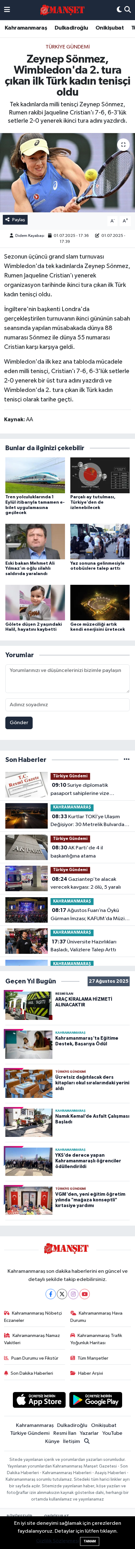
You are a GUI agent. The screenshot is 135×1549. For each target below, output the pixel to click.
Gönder (19, 722)
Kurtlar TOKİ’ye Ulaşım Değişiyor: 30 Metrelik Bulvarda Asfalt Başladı (87, 821)
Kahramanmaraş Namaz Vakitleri (32, 1339)
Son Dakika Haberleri (32, 1373)
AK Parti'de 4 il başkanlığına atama (77, 852)
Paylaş (18, 219)
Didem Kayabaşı (29, 236)
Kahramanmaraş (26, 28)
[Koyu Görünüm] (119, 10)
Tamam (90, 1541)
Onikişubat (109, 28)
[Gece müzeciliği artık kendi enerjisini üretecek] (100, 602)
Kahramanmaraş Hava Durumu (96, 1317)
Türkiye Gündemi (68, 47)
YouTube (112, 1433)
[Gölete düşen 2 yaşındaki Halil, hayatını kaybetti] (35, 602)
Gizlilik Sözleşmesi (57, 1541)
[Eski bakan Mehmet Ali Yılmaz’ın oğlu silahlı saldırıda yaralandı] (35, 541)
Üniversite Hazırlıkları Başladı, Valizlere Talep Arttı (83, 946)
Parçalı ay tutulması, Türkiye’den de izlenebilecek (93, 502)
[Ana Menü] (7, 10)
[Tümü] (127, 760)
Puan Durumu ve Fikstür (34, 1358)
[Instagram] (73, 1294)
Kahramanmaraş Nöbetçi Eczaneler (33, 1317)
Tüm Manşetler (93, 1358)
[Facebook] (51, 1294)
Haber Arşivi (90, 1373)
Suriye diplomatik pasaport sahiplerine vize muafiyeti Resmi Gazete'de (83, 789)
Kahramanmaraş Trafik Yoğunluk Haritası (96, 1339)
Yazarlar (89, 1433)
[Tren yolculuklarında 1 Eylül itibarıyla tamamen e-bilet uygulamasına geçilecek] (35, 475)
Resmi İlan (64, 1433)
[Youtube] (84, 1294)
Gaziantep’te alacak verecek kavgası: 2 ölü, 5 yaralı (86, 883)
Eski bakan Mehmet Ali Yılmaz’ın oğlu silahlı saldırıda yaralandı (30, 568)
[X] (62, 1294)
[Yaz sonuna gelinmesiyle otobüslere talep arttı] (100, 541)
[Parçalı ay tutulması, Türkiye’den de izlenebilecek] (100, 475)
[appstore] (39, 1401)
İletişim (71, 1441)
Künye (52, 1441)
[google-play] (96, 1401)
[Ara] (127, 10)
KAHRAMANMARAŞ (72, 807)
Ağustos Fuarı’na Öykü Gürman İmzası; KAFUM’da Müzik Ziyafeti (89, 915)
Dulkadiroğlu (71, 28)
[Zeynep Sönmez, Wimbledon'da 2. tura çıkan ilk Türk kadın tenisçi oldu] (67, 172)
